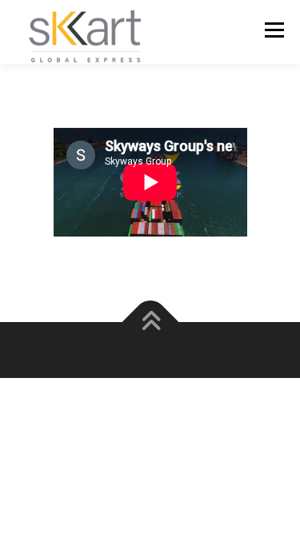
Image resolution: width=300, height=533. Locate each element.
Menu (273, 30)
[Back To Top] (150, 321)
